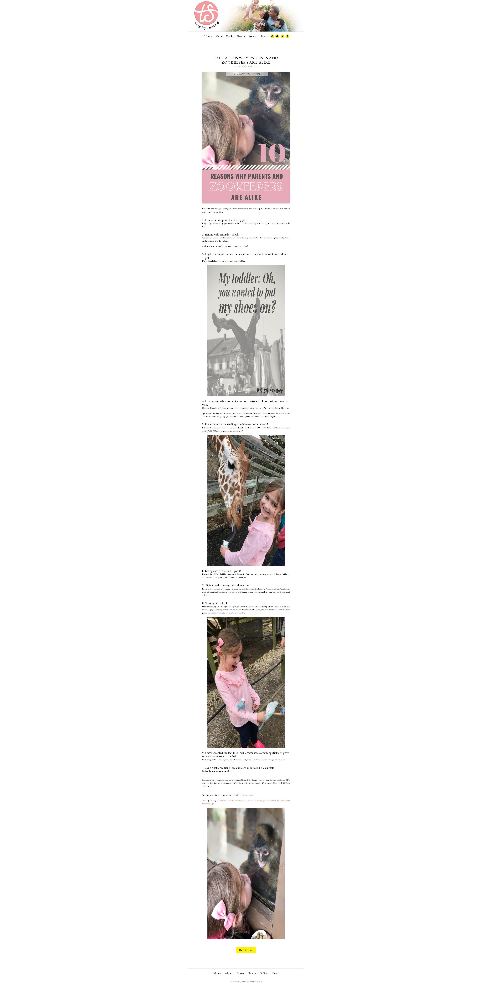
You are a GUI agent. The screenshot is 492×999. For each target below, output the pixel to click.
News (263, 36)
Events (241, 36)
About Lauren (247, 795)
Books (230, 36)
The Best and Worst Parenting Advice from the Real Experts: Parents (246, 801)
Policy (252, 36)
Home (208, 36)
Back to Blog (246, 950)
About (219, 36)
